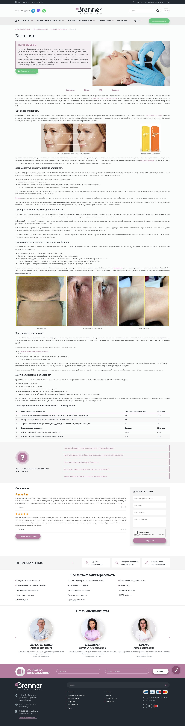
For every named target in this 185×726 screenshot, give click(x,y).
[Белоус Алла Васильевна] (143, 629)
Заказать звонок (159, 21)
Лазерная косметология (49, 21)
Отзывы (115, 90)
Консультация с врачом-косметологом (34, 351)
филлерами (117, 268)
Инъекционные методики (79, 590)
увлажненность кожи (154, 115)
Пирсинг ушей (22, 600)
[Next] (169, 637)
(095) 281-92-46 (37, 2)
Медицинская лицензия (76, 695)
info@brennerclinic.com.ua (28, 718)
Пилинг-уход (124, 585)
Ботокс (18, 198)
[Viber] (39, 11)
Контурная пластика (25, 595)
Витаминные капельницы (27, 590)
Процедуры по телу (76, 600)
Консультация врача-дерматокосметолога (86, 580)
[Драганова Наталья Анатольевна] (92, 629)
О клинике (122, 21)
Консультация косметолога (28, 580)
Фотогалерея (73, 705)
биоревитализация (147, 160)
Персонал (71, 701)
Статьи (109, 692)
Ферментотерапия (127, 590)
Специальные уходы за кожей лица (31, 585)
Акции (108, 695)
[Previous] (15, 637)
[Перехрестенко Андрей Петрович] (41, 629)
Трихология (105, 21)
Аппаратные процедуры (78, 585)
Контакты (110, 701)
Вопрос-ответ (111, 698)
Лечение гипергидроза (77, 595)
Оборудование (73, 698)
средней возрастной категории (105, 98)
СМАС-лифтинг (125, 595)
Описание (70, 90)
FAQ (100, 90)
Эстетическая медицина (80, 21)
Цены (137, 21)
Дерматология (22, 21)
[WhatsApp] (44, 11)
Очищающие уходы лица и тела (132, 580)
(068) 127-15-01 (23, 2)
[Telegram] (33, 11)
